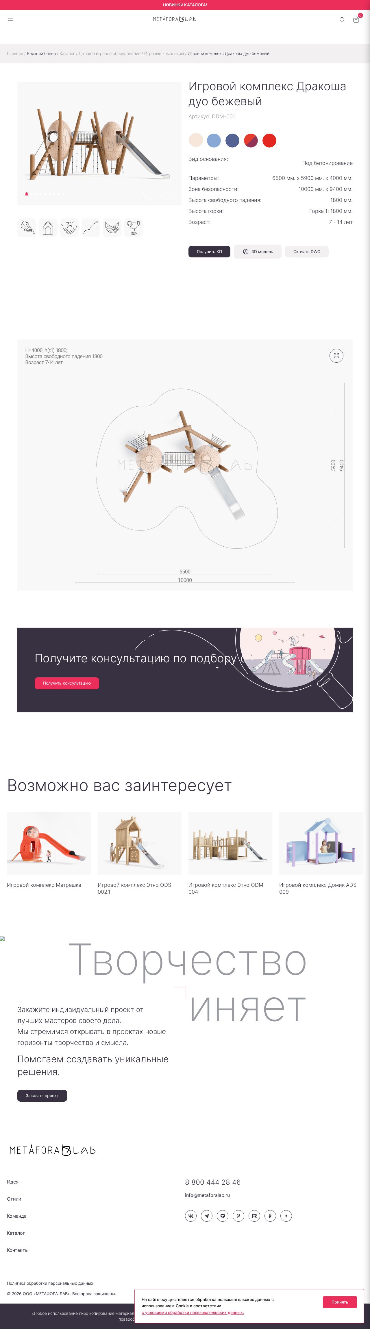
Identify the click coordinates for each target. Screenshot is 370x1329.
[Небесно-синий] (213, 140)
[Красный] (269, 140)
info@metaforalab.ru (207, 1195)
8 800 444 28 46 (213, 1182)
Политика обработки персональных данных (50, 1283)
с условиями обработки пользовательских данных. (193, 1312)
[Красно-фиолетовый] (250, 140)
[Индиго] (232, 140)
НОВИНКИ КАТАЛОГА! (185, 4)
